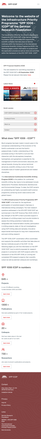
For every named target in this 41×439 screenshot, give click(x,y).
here (29, 75)
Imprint (4, 402)
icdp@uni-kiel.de (7, 392)
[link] (9, 4)
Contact (6, 130)
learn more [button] (6, 294)
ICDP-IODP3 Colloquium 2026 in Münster (17, 113)
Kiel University (6, 430)
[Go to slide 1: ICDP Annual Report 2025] (32, 83)
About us (7, 124)
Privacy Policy (6, 405)
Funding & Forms (9, 118)
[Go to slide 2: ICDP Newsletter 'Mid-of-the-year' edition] (35, 83)
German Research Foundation (7, 416)
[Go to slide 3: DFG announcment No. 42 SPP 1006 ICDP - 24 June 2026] (37, 83)
